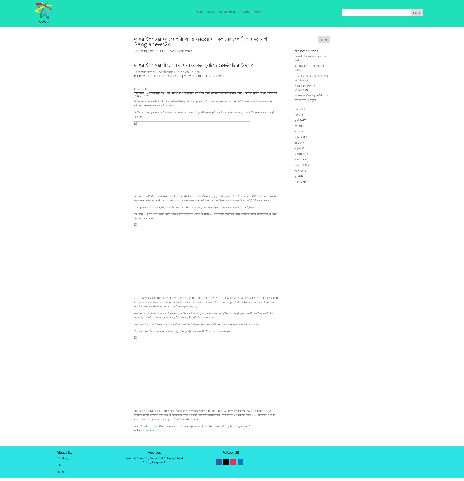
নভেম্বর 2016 (301, 159)
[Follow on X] (226, 462)
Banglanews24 (158, 430)
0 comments (184, 51)
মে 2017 (299, 131)
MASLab (245, 12)
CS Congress (227, 12)
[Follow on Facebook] (219, 462)
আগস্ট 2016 (300, 170)
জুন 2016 (299, 176)
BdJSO (211, 12)
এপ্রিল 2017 (301, 137)
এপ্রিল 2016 (301, 181)
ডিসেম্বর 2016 (301, 153)
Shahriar (142, 51)
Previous (139, 89)
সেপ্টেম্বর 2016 (302, 165)
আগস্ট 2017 (300, 114)
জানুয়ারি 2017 (301, 148)
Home (199, 12)
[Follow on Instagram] (233, 462)
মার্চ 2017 (299, 142)
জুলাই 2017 (300, 120)
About (258, 12)
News (170, 51)
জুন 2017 (299, 126)
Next (148, 89)
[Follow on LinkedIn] (240, 462)
